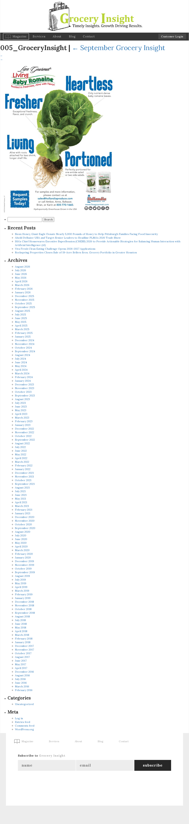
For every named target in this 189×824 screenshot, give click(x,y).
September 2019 (25, 572)
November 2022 (24, 432)
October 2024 (23, 347)
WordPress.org (24, 729)
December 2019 (24, 561)
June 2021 (21, 495)
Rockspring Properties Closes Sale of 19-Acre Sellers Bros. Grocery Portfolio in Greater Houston (76, 252)
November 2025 (24, 299)
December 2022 (24, 428)
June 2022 (21, 450)
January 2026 (23, 292)
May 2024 (20, 366)
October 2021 (23, 480)
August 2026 (22, 266)
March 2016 (22, 686)
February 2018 (23, 638)
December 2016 (24, 671)
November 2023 (24, 388)
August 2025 (22, 310)
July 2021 (20, 491)
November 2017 (24, 649)
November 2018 (24, 605)
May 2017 (20, 664)
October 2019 (23, 568)
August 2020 (22, 531)
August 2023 (22, 399)
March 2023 (22, 417)
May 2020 (21, 542)
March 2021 (22, 506)
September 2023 (25, 395)
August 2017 (22, 657)
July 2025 (20, 314)
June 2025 (21, 318)
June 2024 (21, 362)
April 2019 (21, 587)
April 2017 (21, 668)
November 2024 (24, 344)
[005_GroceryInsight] (59, 138)
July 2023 (20, 403)
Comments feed (24, 725)
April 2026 (21, 281)
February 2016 (23, 690)
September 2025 (25, 307)
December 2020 (24, 517)
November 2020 (25, 520)
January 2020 (23, 557)
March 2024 (22, 373)
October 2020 (23, 524)
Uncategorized (24, 704)
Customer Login (172, 36)
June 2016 (21, 682)
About (57, 36)
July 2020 (20, 535)
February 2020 (24, 554)
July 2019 (20, 579)
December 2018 (24, 601)
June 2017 (21, 660)
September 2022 (25, 439)
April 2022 (21, 458)
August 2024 (22, 355)
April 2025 (21, 325)
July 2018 (20, 620)
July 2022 (20, 447)
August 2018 (22, 616)
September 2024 (25, 351)
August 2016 (22, 675)
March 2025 (22, 329)
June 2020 (21, 539)
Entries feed (22, 722)
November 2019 (24, 565)
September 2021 (25, 484)
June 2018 (21, 624)
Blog (72, 36)
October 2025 (23, 303)
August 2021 (22, 487)
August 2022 (22, 443)
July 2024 (20, 358)
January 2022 (22, 469)
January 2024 (23, 380)
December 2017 (24, 646)
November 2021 (24, 476)
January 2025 (23, 336)
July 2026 (20, 270)
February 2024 (24, 377)
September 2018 (25, 612)
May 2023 (20, 410)
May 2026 (20, 277)
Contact (89, 36)
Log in (19, 718)
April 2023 (21, 414)
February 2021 (23, 509)
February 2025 (24, 333)
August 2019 (22, 576)
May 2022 (20, 454)
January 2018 (22, 642)
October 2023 (23, 391)
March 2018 (22, 635)
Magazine (20, 36)
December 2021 (24, 473)
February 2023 (23, 421)
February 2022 (23, 465)
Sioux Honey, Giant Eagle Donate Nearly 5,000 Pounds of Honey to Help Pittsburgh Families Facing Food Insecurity (86, 234)
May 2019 (20, 583)
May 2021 (20, 498)
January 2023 (22, 425)
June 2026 (21, 274)
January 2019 (22, 598)
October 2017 (23, 653)
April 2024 (21, 369)
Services (39, 36)
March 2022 (22, 461)
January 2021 (22, 513)
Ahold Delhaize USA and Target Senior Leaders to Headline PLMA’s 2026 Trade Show (68, 237)
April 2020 (21, 546)
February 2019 (23, 594)
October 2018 (23, 609)
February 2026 (24, 288)
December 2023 (24, 384)
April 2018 (21, 631)
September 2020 (25, 528)
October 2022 (23, 436)
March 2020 (22, 550)
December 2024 (24, 340)
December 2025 (24, 296)
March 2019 (22, 590)
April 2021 (21, 502)
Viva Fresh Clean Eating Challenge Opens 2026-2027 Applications (55, 248)
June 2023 (21, 406)
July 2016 (20, 679)
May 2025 (20, 322)
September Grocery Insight (118, 47)
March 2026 (22, 285)
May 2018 (20, 627)
